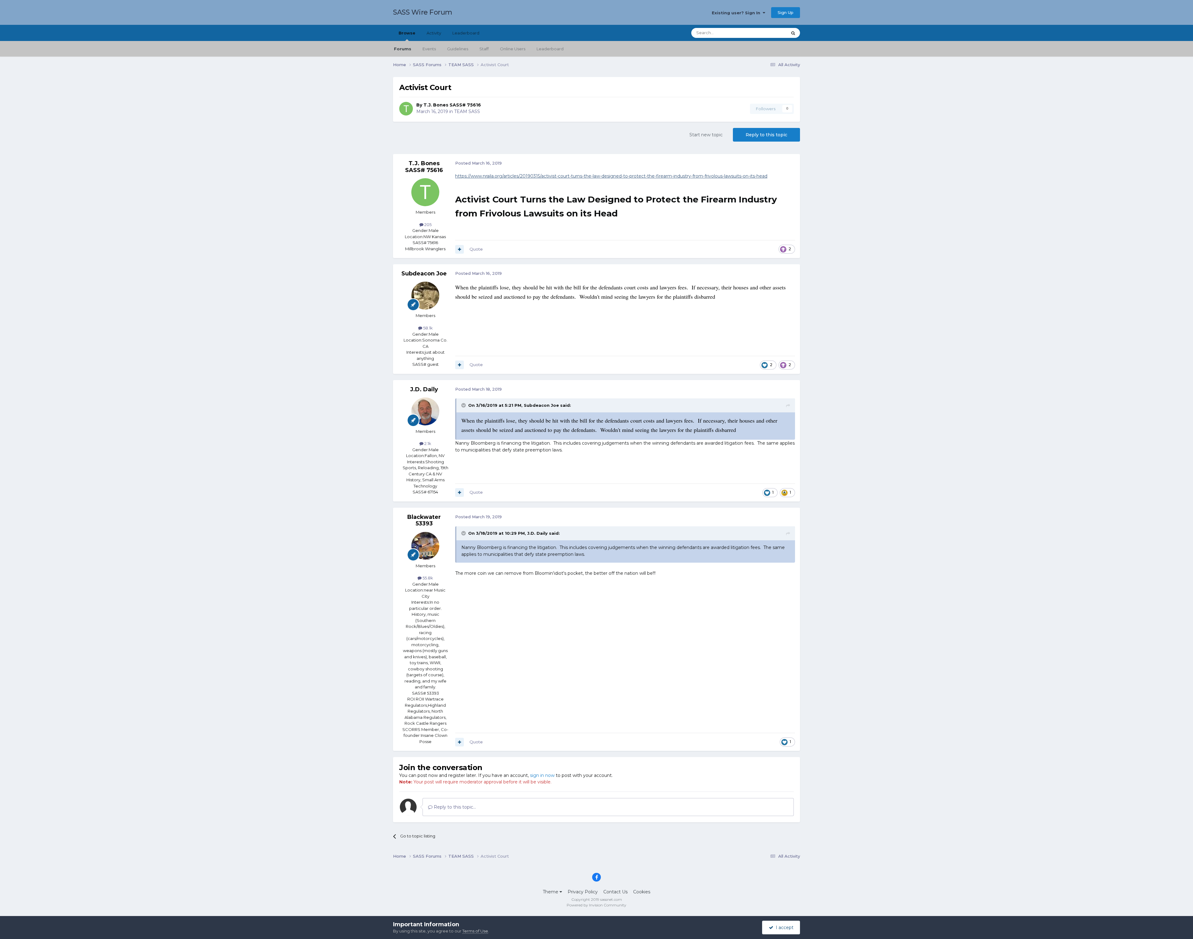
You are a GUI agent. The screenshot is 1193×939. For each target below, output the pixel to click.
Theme (551, 892)
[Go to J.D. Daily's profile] (425, 411)
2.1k (427, 443)
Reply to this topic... (454, 807)
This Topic (769, 32)
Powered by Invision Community (596, 905)
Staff (484, 48)
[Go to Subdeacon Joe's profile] (425, 296)
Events (429, 48)
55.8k (427, 577)
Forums (402, 48)
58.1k (427, 327)
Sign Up (785, 12)
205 (427, 224)
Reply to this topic (766, 135)
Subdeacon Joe (424, 273)
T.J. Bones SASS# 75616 (452, 105)
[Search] (793, 33)
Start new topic (706, 135)
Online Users (512, 48)
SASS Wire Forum (422, 12)
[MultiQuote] (459, 249)
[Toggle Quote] (464, 405)
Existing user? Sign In (737, 12)
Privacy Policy (583, 892)
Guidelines (457, 48)
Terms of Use (475, 930)
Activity (434, 32)
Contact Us (615, 892)
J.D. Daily (424, 389)
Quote (476, 249)
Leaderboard (550, 48)
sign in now (542, 775)
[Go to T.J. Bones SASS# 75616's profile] (406, 109)
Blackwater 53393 (424, 520)
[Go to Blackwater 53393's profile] (425, 546)
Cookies (641, 892)
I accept (783, 927)
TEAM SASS (467, 111)
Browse (407, 32)
